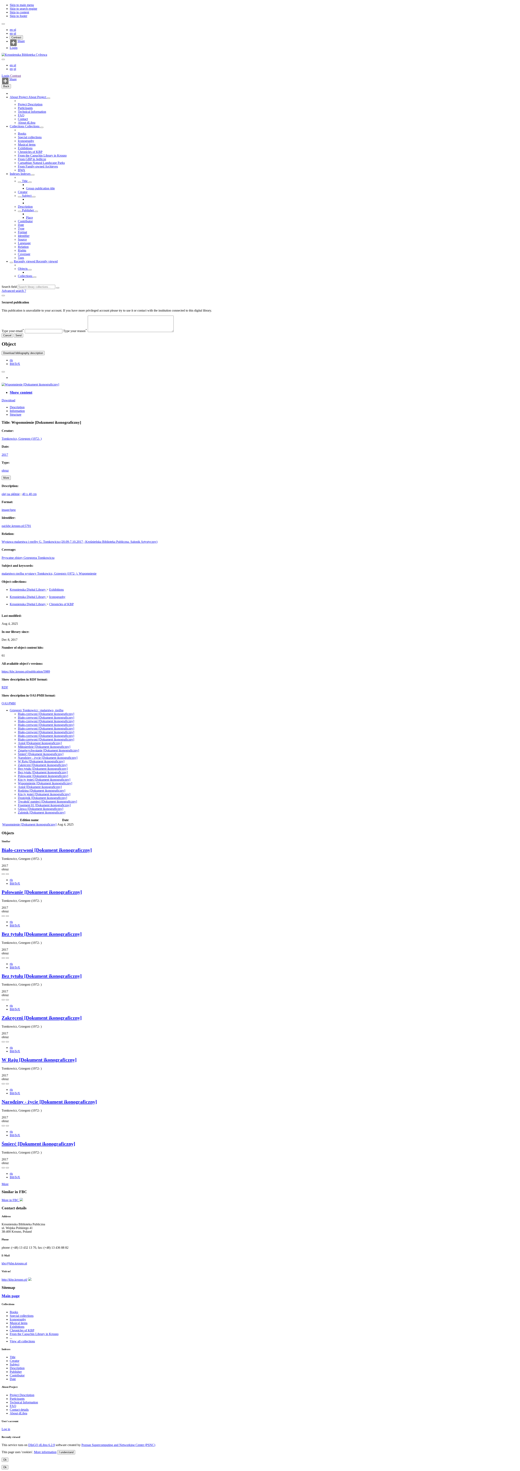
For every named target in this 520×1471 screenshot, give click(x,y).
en (12, 29)
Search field (9, 286)
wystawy (31, 573)
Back (6, 86)
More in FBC (11, 1200)
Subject (26, 195)
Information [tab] (17, 411)
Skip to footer (18, 16)
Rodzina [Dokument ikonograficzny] (41, 790)
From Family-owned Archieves (38, 166)
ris (11, 360)
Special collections (30, 137)
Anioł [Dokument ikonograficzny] (40, 743)
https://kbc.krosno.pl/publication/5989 (26, 671)
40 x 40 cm (29, 494)
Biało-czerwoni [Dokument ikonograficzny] (46, 714)
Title (24, 181)
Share (21, 41)
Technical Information (32, 111)
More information (45, 1452)
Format (22, 232)
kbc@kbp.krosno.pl (14, 1263)
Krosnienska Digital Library (28, 589)
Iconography (26, 141)
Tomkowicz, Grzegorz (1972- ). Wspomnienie (66, 573)
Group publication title (40, 188)
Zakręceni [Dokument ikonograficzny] (42, 765)
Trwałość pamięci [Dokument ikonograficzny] (47, 801)
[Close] (3, 295)
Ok (5, 1459)
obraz (5, 470)
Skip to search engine (23, 8)
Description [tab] (17, 407)
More (5, 1184)
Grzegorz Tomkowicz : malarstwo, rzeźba (36, 710)
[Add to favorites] (3, 371)
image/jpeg (9, 510)
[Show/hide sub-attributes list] (19, 182)
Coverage (24, 254)
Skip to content (19, 12)
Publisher (28, 210)
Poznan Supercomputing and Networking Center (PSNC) (118, 1445)
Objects (23, 268)
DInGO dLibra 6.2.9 (41, 1445)
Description (25, 206)
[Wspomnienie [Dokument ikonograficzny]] (30, 384)
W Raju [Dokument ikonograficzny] (41, 761)
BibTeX (15, 364)
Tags (21, 257)
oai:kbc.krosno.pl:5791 (16, 526)
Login (13, 47)
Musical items (27, 144)
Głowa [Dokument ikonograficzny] (40, 809)
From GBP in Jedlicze (32, 159)
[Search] (57, 287)
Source (22, 239)
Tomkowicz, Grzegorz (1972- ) (22, 438)
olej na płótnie (11, 494)
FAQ (21, 115)
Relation (23, 246)
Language (24, 243)
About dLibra (26, 122)
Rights (22, 250)
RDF (5, 687)
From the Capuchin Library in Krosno (42, 155)
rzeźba (20, 573)
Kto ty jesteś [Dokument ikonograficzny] (44, 779)
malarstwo (9, 573)
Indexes (15, 173)
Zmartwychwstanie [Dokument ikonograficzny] (48, 750)
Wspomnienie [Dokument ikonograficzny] (45, 783)
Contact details (19, 1409)
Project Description (30, 104)
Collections (17, 126)
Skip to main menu (22, 5)
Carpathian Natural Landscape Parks (41, 163)
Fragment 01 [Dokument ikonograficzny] (44, 805)
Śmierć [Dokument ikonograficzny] (40, 754)
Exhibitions (25, 148)
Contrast (16, 37)
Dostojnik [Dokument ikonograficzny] (42, 798)
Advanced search (13, 290)
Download (8, 400)
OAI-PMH (9, 703)
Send (18, 335)
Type (21, 228)
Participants (25, 108)
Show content (21, 392)
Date (21, 225)
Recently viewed (25, 261)
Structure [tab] (15, 414)
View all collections (22, 1341)
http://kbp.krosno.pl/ (14, 1279)
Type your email (13, 331)
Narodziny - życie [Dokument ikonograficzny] (47, 757)
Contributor (25, 221)
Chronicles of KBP (30, 152)
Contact (23, 119)
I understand (66, 1452)
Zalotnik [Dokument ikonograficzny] (41, 812)
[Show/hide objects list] (48, 98)
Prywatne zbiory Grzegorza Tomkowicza (28, 557)
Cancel (7, 335)
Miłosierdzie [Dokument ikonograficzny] (44, 746)
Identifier (23, 236)
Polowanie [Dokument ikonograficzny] (43, 776)
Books (22, 133)
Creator (22, 192)
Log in (6, 1429)
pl (15, 29)
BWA (21, 170)
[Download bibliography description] (7, 874)
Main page (11, 1296)
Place (29, 217)
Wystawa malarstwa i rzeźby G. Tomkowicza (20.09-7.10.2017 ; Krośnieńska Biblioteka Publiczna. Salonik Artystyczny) (79, 541)
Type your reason (75, 331)
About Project (19, 97)
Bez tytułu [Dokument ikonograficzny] (43, 768)
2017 (5, 454)
